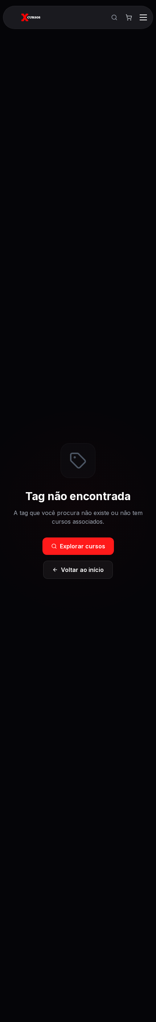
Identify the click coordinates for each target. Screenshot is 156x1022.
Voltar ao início (82, 569)
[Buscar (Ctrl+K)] (114, 17)
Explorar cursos (82, 546)
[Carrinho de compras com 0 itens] (128, 17)
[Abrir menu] (143, 17)
